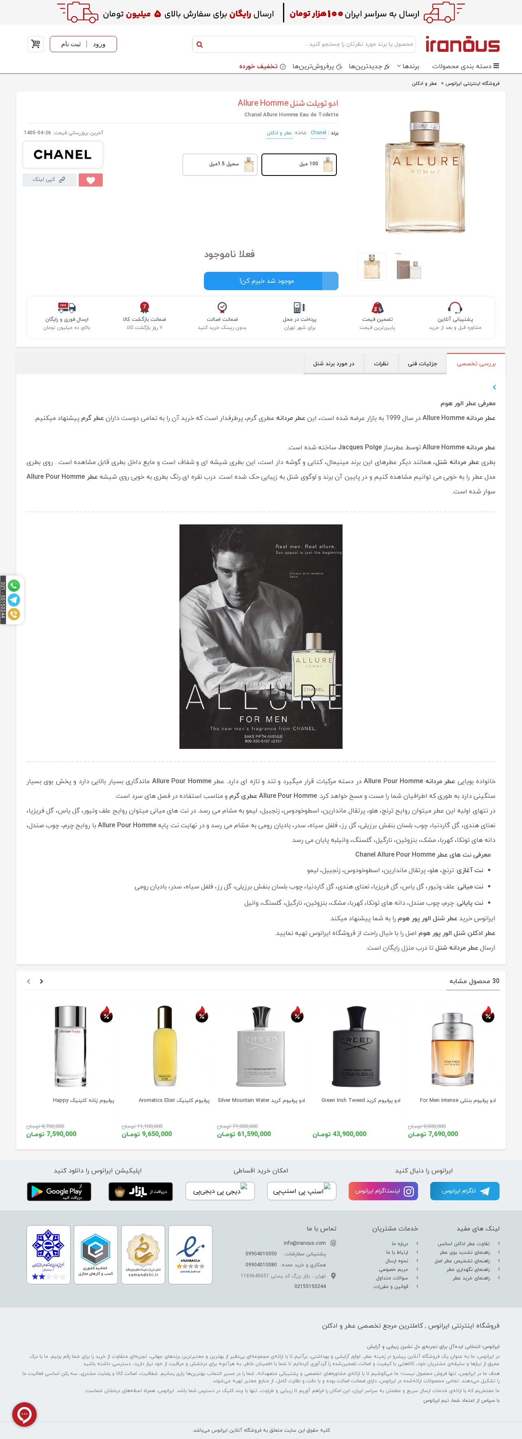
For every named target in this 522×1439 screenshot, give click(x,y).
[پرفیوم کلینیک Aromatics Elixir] (165, 1046)
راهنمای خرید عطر (472, 1278)
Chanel (318, 133)
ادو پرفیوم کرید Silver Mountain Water (261, 1100)
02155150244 (310, 1287)
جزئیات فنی (422, 364)
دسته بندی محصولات (461, 66)
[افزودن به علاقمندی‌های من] (91, 180)
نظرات (381, 364)
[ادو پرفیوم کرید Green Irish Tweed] (356, 1046)
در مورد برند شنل (333, 364)
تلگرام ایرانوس (460, 1191)
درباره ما (401, 1244)
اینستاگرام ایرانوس (378, 1191)
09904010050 (261, 1254)
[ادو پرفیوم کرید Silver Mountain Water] (261, 1046)
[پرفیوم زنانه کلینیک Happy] (70, 1046)
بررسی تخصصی (476, 364)
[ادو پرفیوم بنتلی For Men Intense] (451, 1046)
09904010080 (261, 1265)
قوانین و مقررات (392, 1287)
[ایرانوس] (460, 43)
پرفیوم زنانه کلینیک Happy (83, 1100)
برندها (411, 66)
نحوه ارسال (397, 1261)
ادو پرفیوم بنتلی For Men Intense (458, 1100)
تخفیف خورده (258, 66)
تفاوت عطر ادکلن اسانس (464, 1244)
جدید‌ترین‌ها (365, 66)
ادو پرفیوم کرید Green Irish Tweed (360, 1100)
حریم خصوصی (394, 1269)
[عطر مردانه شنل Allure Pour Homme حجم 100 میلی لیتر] (425, 238)
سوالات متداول (393, 1278)
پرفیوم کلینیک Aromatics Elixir (174, 1100)
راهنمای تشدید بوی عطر (465, 1252)
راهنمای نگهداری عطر (469, 1269)
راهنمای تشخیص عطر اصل (462, 1261)
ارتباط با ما (398, 1252)
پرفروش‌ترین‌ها (313, 66)
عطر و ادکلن (279, 133)
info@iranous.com (305, 1243)
